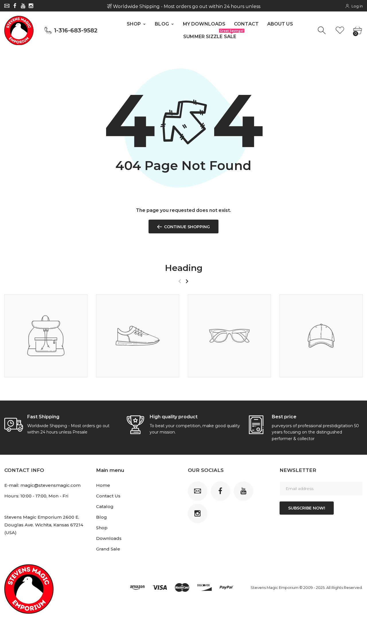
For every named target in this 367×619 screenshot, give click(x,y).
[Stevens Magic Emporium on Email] (7, 5)
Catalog (105, 506)
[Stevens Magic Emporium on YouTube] (23, 5)
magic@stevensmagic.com (50, 485)
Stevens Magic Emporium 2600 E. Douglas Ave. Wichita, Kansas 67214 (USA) (43, 524)
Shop (102, 527)
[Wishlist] (340, 30)
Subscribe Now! (306, 508)
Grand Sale (108, 549)
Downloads (109, 538)
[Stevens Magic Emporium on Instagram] (31, 5)
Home (103, 485)
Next (187, 281)
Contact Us (108, 496)
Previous (180, 281)
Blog (101, 517)
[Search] (322, 30)
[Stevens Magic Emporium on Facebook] (15, 5)
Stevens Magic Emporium (274, 587)
